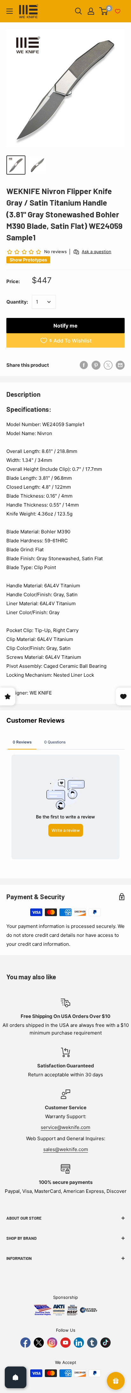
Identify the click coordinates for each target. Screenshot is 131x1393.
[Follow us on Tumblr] (92, 1342)
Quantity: (17, 302)
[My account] (91, 11)
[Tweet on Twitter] (108, 365)
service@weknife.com (65, 1127)
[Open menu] (9, 11)
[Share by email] (120, 365)
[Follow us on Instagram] (52, 1342)
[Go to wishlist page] (118, 11)
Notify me (65, 325)
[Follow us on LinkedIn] (79, 1342)
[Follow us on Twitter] (39, 1342)
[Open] (15, 1377)
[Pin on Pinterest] (96, 365)
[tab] (22, 741)
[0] (104, 11)
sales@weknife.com (65, 1149)
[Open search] (78, 11)
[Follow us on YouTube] (65, 1342)
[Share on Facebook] (83, 365)
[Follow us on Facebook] (25, 1342)
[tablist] (65, 741)
